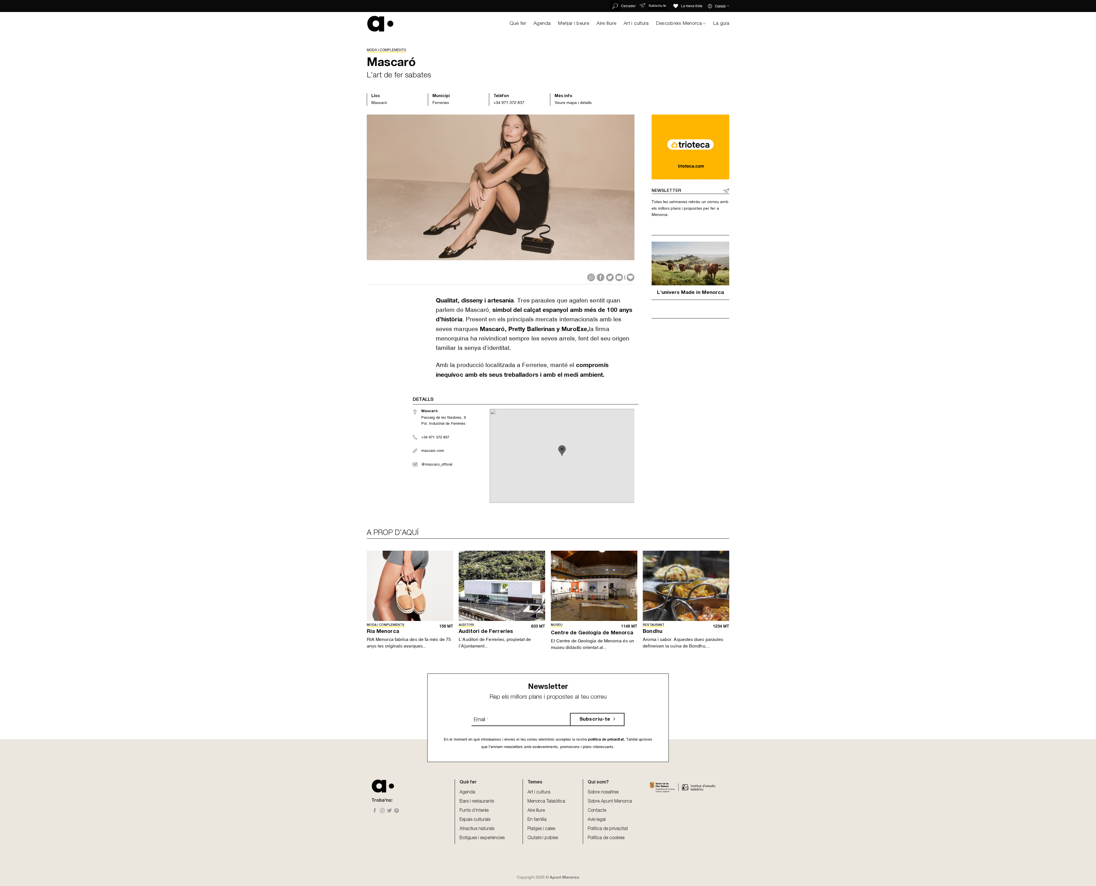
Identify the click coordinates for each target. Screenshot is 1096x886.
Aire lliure (606, 23)
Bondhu (652, 631)
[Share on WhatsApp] (591, 277)
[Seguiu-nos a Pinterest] (396, 811)
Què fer (517, 23)
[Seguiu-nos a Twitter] (389, 811)
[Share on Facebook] (601, 277)
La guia (721, 23)
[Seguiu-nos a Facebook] (374, 811)
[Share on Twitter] (610, 277)
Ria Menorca (383, 631)
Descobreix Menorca (679, 23)
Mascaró (379, 102)
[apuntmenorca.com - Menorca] (380, 23)
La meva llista (691, 6)
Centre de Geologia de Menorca (592, 633)
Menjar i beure (573, 23)
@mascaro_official (436, 464)
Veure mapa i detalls (573, 102)
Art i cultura (636, 23)
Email (481, 720)
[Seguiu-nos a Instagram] (382, 811)
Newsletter (666, 191)
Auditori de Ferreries (486, 631)
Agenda (542, 23)
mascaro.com (432, 450)
